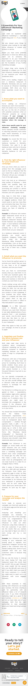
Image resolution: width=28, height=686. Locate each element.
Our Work (15, 668)
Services (7, 668)
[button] (8, 624)
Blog (21, 668)
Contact (10, 670)
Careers (17, 670)
